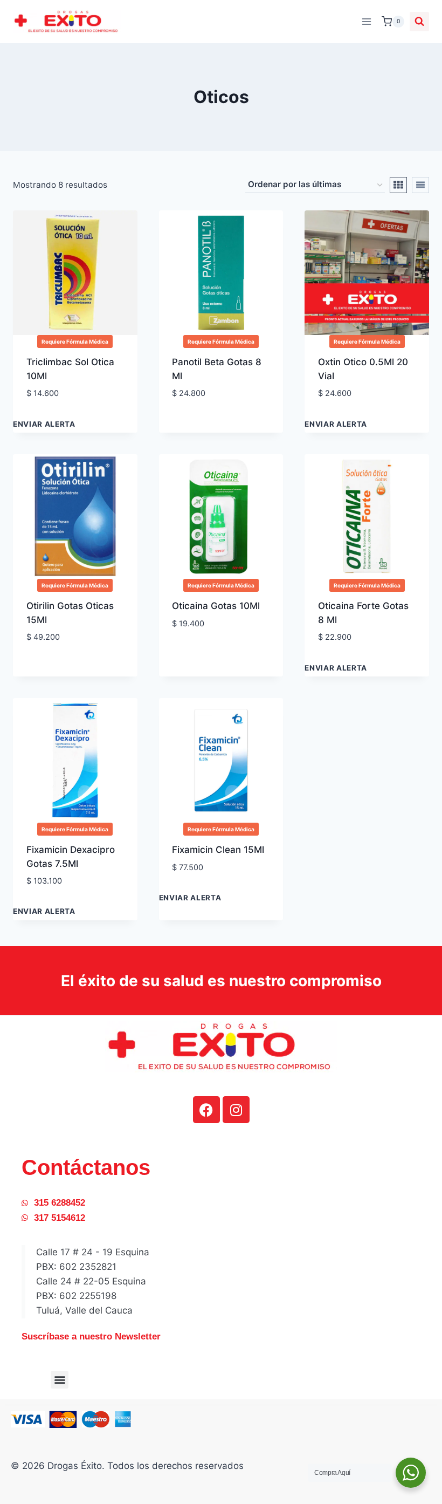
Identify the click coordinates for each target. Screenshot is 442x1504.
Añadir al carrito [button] (213, 417)
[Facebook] (206, 1109)
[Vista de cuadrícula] (398, 185)
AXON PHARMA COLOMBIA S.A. (60, 639)
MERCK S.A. (344, 410)
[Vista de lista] (420, 185)
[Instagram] (236, 1109)
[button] (59, 1380)
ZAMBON (192, 410)
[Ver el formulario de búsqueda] (419, 21)
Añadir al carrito (67, 425)
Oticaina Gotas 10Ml (216, 605)
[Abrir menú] (366, 21)
